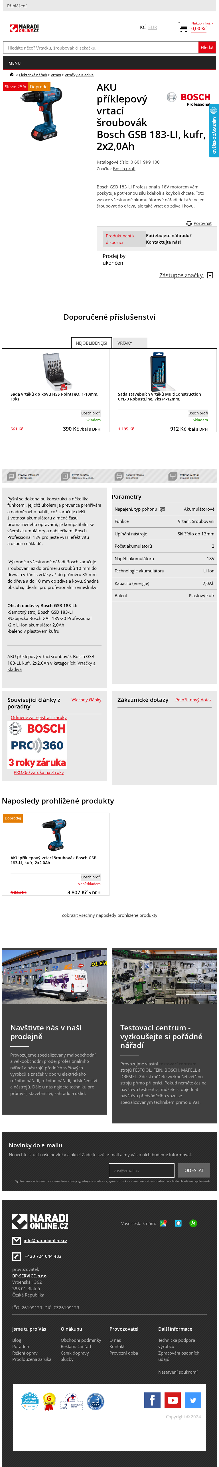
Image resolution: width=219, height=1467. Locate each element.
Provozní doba (124, 1353)
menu (15, 63)
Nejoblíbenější (91, 343)
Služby (67, 1359)
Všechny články (87, 699)
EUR (152, 27)
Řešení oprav (25, 1353)
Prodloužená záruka (31, 1359)
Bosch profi (124, 168)
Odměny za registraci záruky (39, 717)
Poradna (20, 1346)
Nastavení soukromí (178, 1372)
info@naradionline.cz (45, 1240)
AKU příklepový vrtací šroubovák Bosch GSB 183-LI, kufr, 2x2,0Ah (53, 860)
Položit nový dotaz (193, 699)
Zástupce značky (181, 275)
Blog (16, 1340)
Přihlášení (17, 6)
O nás (115, 1340)
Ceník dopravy (75, 1353)
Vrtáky (124, 343)
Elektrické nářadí (33, 74)
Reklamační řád (76, 1346)
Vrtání (56, 74)
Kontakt (117, 1346)
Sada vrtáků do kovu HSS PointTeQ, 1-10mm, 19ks (54, 396)
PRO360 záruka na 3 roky (39, 772)
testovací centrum (177, 1064)
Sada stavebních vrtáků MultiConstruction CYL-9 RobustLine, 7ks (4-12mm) (159, 396)
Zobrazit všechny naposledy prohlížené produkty (109, 915)
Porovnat (203, 223)
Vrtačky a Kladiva (79, 74)
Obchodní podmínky (81, 1340)
